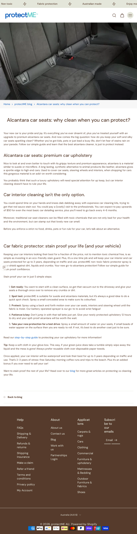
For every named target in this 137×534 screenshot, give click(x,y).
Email (109, 440)
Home (7, 104)
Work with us (57, 447)
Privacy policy (26, 484)
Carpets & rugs (83, 433)
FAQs (20, 428)
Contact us (58, 433)
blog (72, 371)
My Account (24, 490)
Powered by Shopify (84, 524)
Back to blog (15, 397)
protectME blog (23, 104)
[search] (114, 15)
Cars (80, 441)
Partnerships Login (59, 457)
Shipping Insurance (23, 455)
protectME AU (60, 524)
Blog (53, 439)
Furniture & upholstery (84, 461)
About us (56, 428)
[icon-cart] (122, 15)
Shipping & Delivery (24, 435)
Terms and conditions (24, 476)
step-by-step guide (26, 337)
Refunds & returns (23, 445)
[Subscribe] (115, 440)
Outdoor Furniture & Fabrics (84, 482)
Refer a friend (25, 469)
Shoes (81, 492)
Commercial (85, 453)
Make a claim (25, 463)
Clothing (82, 447)
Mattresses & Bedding (84, 470)
